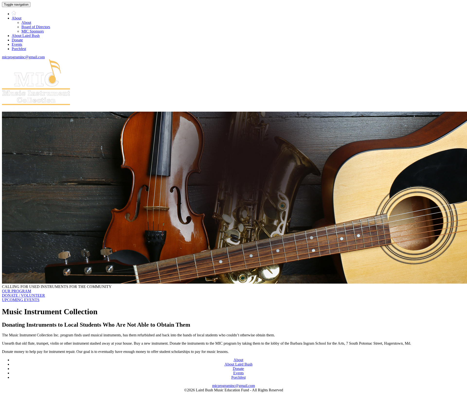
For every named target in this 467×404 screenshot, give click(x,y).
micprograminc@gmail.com (23, 57)
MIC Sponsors (32, 31)
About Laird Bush (26, 36)
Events (17, 44)
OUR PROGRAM (16, 291)
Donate (17, 40)
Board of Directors (35, 27)
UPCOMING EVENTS (20, 300)
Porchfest (19, 49)
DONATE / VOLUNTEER (23, 295)
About (16, 18)
